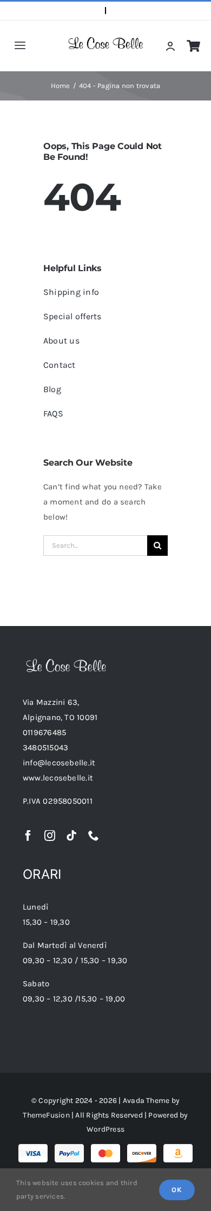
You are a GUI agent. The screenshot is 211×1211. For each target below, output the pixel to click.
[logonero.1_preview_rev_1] (66, 662)
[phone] (93, 835)
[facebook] (28, 835)
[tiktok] (71, 835)
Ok (177, 1190)
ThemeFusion (46, 1115)
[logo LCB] (105, 40)
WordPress (105, 1129)
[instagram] (49, 835)
